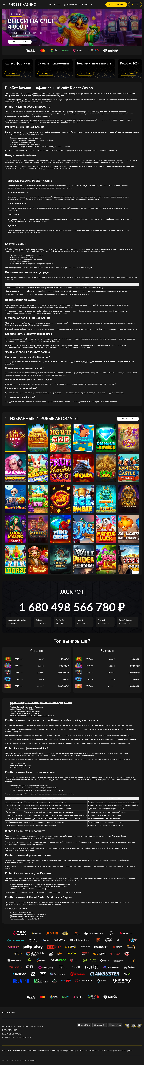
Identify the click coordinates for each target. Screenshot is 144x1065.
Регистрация (116, 4)
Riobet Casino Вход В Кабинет (23, 709)
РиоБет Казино (22, 4)
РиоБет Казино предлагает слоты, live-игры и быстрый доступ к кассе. (41, 703)
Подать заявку (20, 42)
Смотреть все (128, 419)
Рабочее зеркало (12, 1034)
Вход (135, 4)
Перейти (13, 73)
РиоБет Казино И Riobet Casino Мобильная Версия (32, 715)
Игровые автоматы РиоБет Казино (22, 1027)
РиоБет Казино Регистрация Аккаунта (26, 707)
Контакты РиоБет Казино (17, 1038)
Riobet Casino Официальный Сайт (24, 705)
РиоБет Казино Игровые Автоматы (25, 711)
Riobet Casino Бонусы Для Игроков (25, 713)
